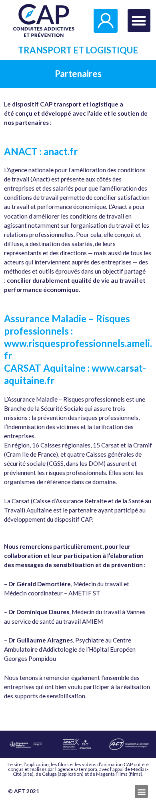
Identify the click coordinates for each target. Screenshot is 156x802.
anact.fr (61, 151)
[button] (139, 20)
